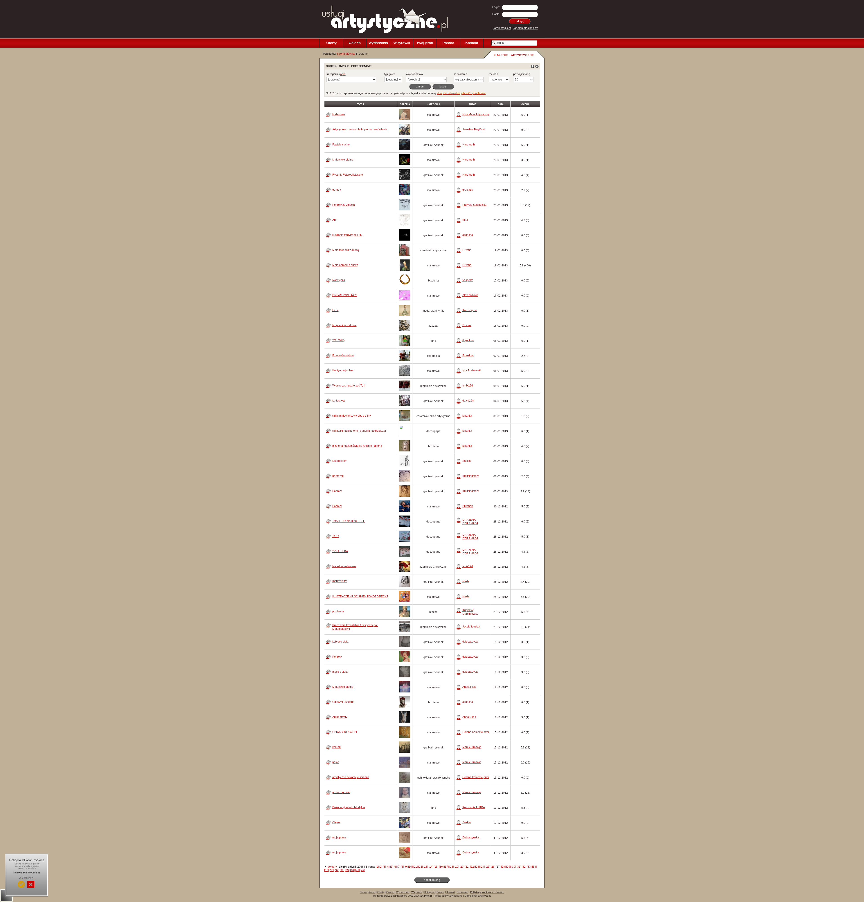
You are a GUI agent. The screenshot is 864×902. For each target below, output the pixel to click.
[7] (398, 866)
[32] (524, 866)
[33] (529, 866)
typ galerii (390, 74)
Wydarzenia (402, 892)
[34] (534, 866)
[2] (380, 866)
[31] (519, 866)
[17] (446, 866)
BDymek (467, 506)
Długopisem (339, 460)
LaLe (335, 310)
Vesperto (467, 280)
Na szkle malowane (344, 566)
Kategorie (429, 892)
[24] (482, 866)
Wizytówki (416, 892)
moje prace (339, 837)
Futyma (466, 250)
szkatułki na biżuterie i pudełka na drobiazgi (359, 430)
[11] (415, 866)
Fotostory (468, 355)
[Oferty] (331, 43)
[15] (436, 866)
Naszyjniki (338, 280)
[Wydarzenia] (378, 43)
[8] (402, 866)
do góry (332, 866)
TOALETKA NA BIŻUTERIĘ (348, 521)
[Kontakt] (471, 43)
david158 (468, 400)
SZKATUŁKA (340, 551)
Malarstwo (338, 114)
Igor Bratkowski (471, 370)
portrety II (338, 476)
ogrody (336, 189)
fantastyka (338, 400)
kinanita (467, 415)
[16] (441, 866)
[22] (472, 866)
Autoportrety (339, 717)
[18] (451, 866)
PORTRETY (339, 581)
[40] (352, 870)
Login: (496, 7)
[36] (331, 870)
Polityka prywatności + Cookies (487, 892)
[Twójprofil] (424, 43)
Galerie (390, 892)
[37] (337, 870)
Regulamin (462, 892)
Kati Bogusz (469, 310)
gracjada (467, 189)
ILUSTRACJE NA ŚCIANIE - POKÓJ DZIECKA (360, 596)
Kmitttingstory (470, 476)
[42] (362, 870)
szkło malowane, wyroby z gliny (351, 415)
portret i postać (341, 792)
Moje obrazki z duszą (345, 265)
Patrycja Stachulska (474, 204)
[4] (388, 866)
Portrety (337, 491)
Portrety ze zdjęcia (343, 204)
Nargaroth (468, 144)
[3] (384, 866)
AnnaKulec (469, 717)
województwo (414, 74)
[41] (357, 870)
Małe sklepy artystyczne (477, 895)
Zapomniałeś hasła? (525, 28)
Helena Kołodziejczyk (475, 732)
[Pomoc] (448, 43)
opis (342, 74)
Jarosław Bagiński (473, 129)
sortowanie (460, 74)
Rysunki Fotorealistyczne (347, 174)
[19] (456, 866)
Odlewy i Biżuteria (343, 701)
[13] (425, 866)
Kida (465, 219)
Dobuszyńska (470, 837)
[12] (420, 866)
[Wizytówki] (401, 43)
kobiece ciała (340, 641)
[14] (431, 866)
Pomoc (440, 892)
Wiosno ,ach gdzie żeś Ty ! (348, 385)
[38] (342, 870)
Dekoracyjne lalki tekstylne (348, 807)
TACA (335, 536)
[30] (513, 866)
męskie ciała (340, 671)
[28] (503, 866)
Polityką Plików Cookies (27, 872)
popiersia (338, 611)
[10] (410, 866)
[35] (326, 870)
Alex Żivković (470, 295)
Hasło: (496, 14)
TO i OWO (338, 340)
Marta (465, 581)
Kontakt (450, 892)
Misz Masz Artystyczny (475, 114)
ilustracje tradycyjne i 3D (347, 235)
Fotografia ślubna (343, 355)
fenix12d (467, 385)
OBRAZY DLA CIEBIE (345, 732)
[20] (462, 866)
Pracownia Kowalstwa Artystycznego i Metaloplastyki (355, 627)
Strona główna (346, 53)
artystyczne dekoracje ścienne (350, 777)
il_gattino (468, 340)
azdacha (467, 235)
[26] (493, 866)
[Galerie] (354, 43)
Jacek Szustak (471, 626)
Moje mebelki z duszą (345, 250)
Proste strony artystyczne (448, 895)
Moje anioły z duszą (344, 325)
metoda (493, 74)
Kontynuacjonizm (342, 370)
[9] (406, 866)
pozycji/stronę (521, 74)
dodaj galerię (432, 880)
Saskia (466, 460)
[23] (477, 866)
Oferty (380, 892)
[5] (391, 866)
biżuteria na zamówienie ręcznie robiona (357, 445)
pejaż (335, 762)
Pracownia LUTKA (473, 807)
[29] (508, 866)
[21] (467, 866)
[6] (395, 866)
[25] (488, 866)
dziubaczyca (470, 641)
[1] (377, 866)
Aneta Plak (469, 686)
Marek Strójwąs (471, 747)
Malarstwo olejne (342, 159)
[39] (347, 870)
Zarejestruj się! (502, 28)
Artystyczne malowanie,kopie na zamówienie (359, 129)
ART (335, 219)
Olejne (336, 822)
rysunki (336, 747)
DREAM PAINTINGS (344, 295)
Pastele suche (341, 144)
